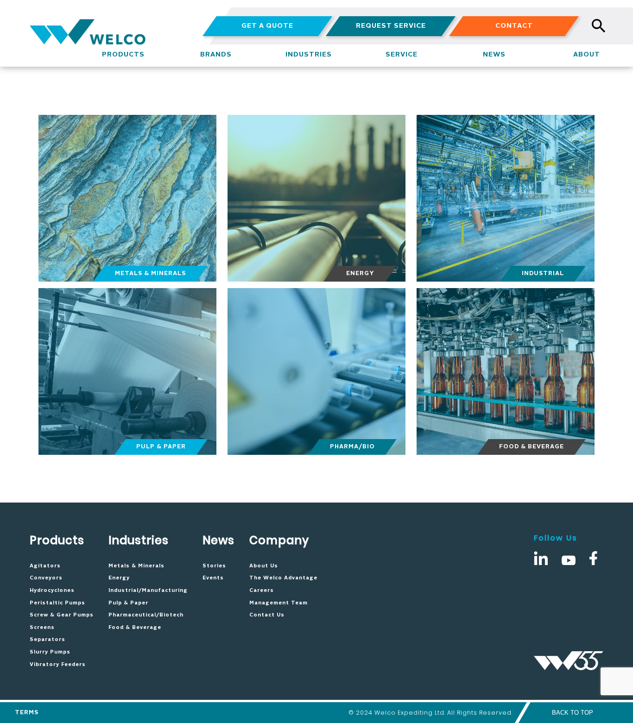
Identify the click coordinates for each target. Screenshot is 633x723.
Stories (214, 566)
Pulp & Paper (128, 603)
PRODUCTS (123, 54)
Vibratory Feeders (58, 664)
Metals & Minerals (136, 566)
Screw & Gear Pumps (62, 615)
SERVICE (402, 54)
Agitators (45, 566)
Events (213, 578)
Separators (47, 639)
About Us (263, 566)
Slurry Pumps (50, 652)
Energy (119, 578)
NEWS (494, 54)
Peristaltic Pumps (57, 603)
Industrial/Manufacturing (148, 590)
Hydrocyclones (52, 590)
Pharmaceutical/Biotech (146, 615)
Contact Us (267, 615)
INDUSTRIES (308, 54)
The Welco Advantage (283, 578)
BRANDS (216, 54)
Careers (261, 590)
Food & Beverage (134, 627)
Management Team (278, 603)
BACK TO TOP (572, 712)
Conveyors (46, 578)
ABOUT (586, 54)
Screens (42, 627)
